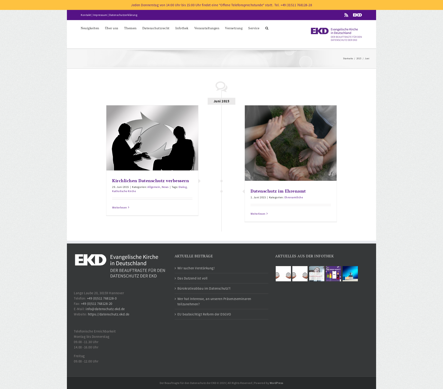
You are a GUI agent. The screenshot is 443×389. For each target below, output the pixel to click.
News (165, 187)
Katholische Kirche (124, 191)
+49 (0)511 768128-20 (96, 303)
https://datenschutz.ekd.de (108, 314)
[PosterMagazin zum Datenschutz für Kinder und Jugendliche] (333, 273)
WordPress (276, 383)
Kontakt (86, 15)
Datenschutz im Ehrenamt (278, 191)
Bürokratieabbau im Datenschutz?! (204, 288)
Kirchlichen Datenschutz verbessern (150, 180)
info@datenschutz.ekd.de (105, 309)
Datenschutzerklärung (123, 15)
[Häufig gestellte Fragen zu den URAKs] (283, 273)
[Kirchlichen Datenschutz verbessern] (152, 137)
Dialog (183, 187)
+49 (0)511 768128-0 (102, 298)
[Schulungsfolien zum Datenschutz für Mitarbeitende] (317, 273)
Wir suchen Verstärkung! (196, 268)
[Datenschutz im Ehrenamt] (291, 143)
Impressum (100, 15)
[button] (267, 27)
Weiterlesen (119, 207)
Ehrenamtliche (293, 197)
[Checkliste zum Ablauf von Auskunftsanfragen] (350, 273)
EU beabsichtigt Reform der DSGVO (204, 314)
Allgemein (153, 187)
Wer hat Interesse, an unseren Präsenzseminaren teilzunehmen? (214, 301)
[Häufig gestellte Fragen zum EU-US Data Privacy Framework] (300, 273)
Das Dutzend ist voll (192, 278)
